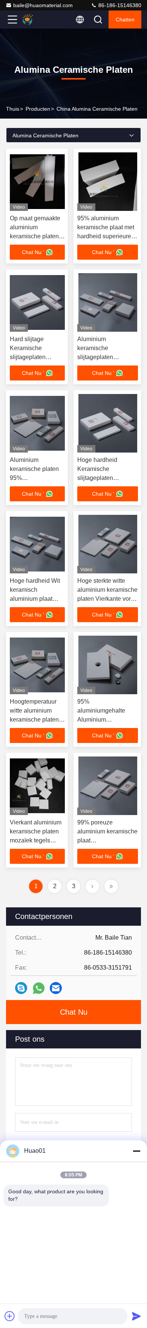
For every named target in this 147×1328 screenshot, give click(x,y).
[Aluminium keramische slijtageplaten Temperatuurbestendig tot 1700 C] (107, 302)
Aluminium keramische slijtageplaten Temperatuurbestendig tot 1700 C (107, 357)
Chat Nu (73, 1012)
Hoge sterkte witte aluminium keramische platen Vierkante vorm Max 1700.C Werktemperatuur (107, 599)
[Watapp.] (38, 988)
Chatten (125, 20)
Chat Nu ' (33, 252)
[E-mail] (56, 988)
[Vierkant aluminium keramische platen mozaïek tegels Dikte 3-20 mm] (37, 785)
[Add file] (10, 1316)
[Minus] (136, 1150)
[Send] (136, 1316)
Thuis (12, 109)
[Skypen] (21, 988)
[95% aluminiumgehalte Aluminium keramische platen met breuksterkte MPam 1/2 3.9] (107, 665)
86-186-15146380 (119, 5)
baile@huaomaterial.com (43, 5)
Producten (38, 109)
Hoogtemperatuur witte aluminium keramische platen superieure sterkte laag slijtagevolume (36, 719)
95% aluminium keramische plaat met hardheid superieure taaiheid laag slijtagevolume (105, 236)
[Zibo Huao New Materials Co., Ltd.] (37, 20)
